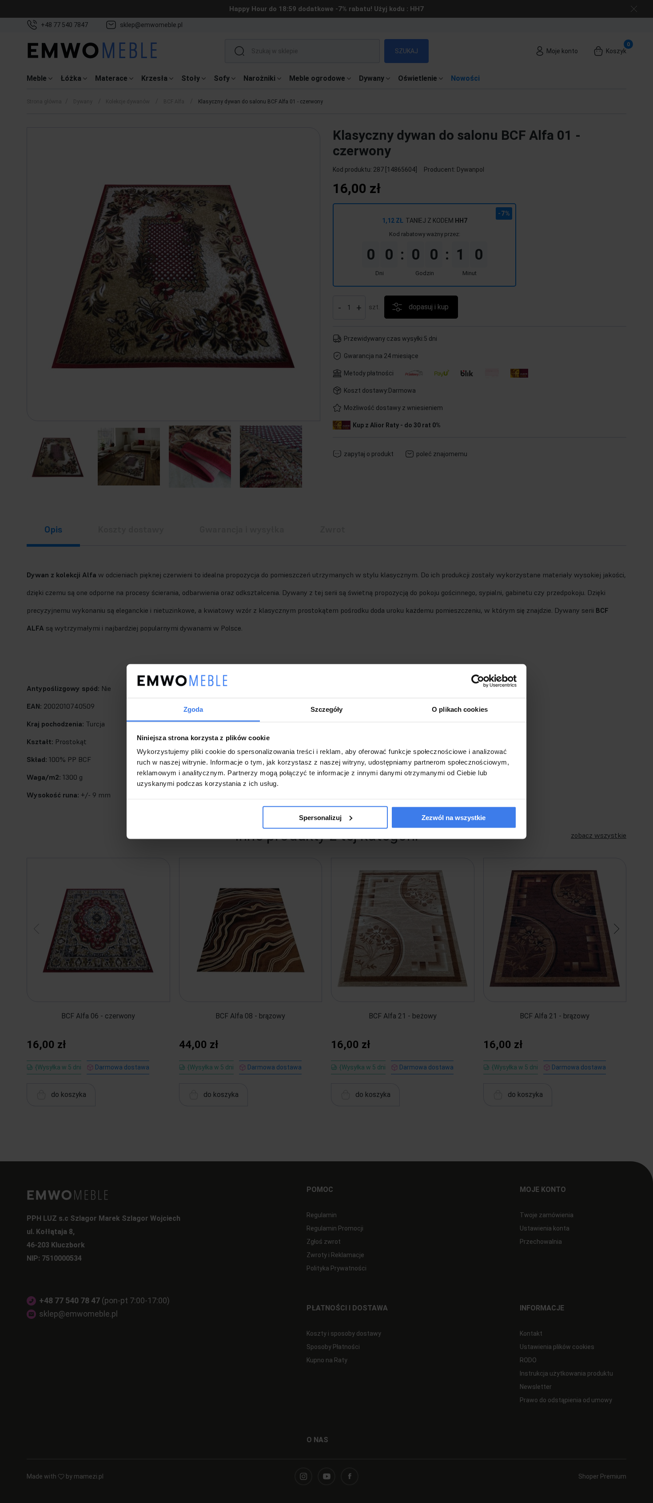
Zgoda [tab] (193, 709)
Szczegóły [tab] (327, 709)
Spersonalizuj (320, 817)
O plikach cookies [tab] (460, 709)
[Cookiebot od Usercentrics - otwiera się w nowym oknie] (478, 681)
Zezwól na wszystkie (454, 817)
